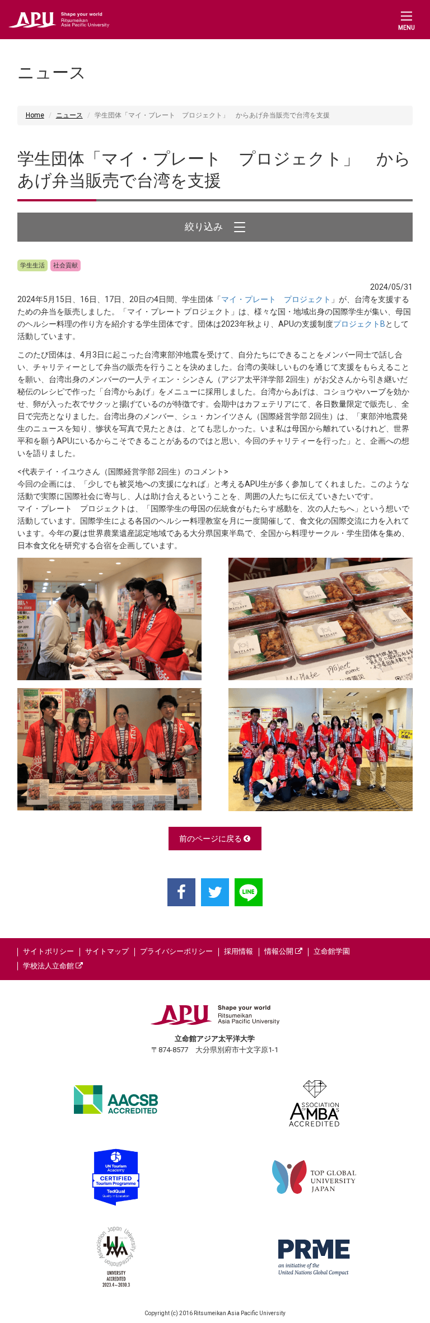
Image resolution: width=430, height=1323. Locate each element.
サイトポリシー (48, 951)
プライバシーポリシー (176, 951)
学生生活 (32, 265)
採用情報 (238, 951)
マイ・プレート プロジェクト (276, 299)
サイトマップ (107, 951)
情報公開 (279, 951)
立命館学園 (332, 951)
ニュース (69, 115)
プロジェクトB (359, 323)
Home (35, 115)
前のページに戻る (211, 838)
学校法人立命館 (49, 966)
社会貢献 (65, 265)
